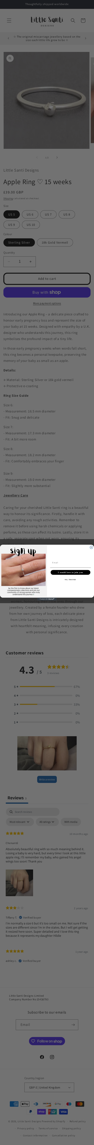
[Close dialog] (91, 547)
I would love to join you (70, 572)
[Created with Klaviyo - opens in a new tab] (47, 598)
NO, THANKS (70, 579)
